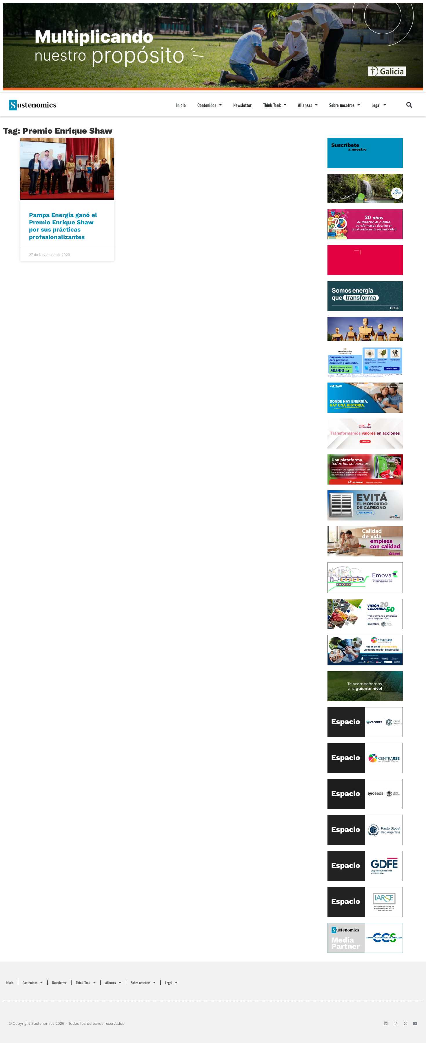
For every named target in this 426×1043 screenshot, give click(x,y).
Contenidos (206, 105)
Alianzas (305, 105)
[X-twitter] (405, 1024)
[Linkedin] (386, 1024)
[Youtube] (415, 1024)
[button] (409, 105)
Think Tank (272, 105)
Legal (376, 105)
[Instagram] (396, 1024)
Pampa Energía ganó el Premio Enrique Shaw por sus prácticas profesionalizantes (63, 226)
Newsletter (242, 105)
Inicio (181, 105)
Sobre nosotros (341, 105)
